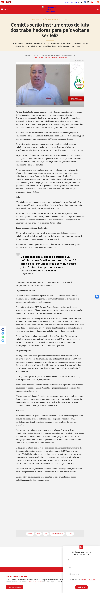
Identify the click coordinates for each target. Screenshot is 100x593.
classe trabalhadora (57, 534)
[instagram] (88, 2)
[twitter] (81, 2)
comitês (30, 534)
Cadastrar (81, 587)
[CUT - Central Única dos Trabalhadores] (50, 9)
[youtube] (91, 2)
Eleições (70, 534)
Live (46, 534)
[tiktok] (95, 2)
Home (33, 19)
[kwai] (98, 2)
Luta (38, 534)
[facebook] (85, 2)
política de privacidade (89, 580)
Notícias (65, 19)
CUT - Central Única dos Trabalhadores (48, 19)
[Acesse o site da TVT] (2, 3)
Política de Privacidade (35, 582)
